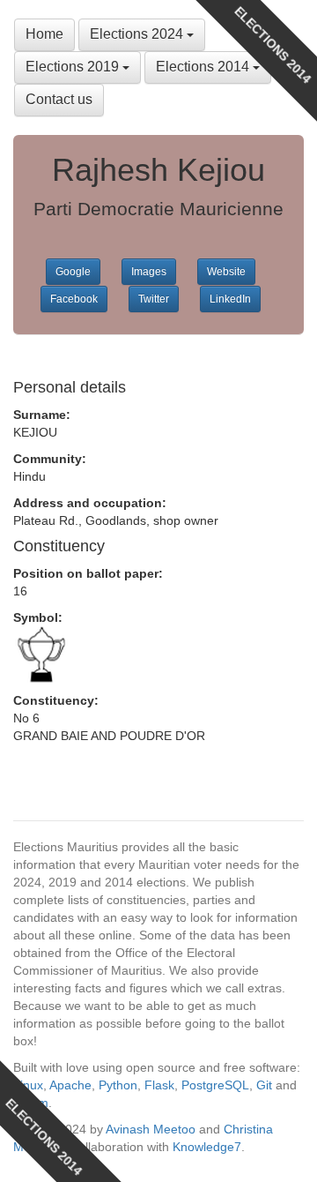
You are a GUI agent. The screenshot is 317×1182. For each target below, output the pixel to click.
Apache (70, 1085)
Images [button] (148, 272)
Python (118, 1085)
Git (264, 1085)
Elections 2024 (138, 33)
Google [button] (73, 272)
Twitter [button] (153, 299)
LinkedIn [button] (230, 299)
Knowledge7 (207, 1147)
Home (44, 33)
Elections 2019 (74, 66)
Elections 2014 (204, 66)
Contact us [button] (59, 99)
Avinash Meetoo (150, 1129)
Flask (159, 1085)
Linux (28, 1085)
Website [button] (226, 272)
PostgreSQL (215, 1085)
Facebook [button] (74, 299)
